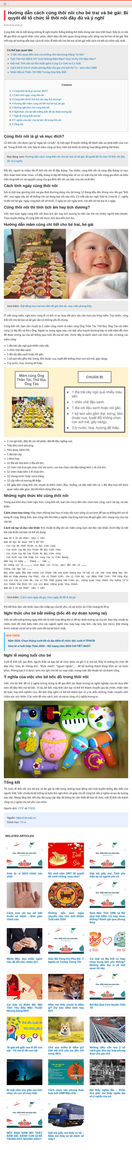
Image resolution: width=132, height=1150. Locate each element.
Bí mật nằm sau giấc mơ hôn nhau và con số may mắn (24, 1092)
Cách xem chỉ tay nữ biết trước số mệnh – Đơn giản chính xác (24, 916)
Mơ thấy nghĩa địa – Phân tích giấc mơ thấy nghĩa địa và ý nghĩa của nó (107, 1093)
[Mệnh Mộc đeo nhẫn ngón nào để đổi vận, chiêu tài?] (24, 941)
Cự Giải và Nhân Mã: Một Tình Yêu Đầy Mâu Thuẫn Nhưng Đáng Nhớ (24, 1007)
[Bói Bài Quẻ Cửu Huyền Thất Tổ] (107, 987)
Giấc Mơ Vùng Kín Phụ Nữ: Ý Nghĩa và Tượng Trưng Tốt (66, 960)
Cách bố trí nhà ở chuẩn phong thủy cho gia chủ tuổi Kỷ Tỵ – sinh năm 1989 (53, 67)
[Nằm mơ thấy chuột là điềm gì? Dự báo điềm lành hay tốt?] (66, 987)
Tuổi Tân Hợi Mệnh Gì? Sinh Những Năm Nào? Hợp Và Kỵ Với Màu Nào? (53, 59)
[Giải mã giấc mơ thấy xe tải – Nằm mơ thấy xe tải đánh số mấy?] (66, 1115)
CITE (21, 808)
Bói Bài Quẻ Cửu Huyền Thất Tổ (107, 1006)
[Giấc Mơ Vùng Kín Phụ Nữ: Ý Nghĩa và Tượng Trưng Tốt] (66, 941)
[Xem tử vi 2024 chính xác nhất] (24, 856)
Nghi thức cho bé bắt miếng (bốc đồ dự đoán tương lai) (42, 111)
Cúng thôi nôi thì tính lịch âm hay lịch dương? (36, 99)
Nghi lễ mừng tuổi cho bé (26, 116)
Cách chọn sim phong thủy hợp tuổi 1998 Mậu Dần (66, 1092)
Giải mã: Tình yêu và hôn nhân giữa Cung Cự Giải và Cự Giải (45, 63)
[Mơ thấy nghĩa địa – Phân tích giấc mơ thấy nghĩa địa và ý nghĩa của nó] (107, 1073)
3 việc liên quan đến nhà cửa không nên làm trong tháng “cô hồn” (47, 54)
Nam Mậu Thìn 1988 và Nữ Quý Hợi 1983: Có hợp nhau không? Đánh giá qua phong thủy (107, 918)
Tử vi (23, 822)
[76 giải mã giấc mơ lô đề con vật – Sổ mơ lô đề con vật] (24, 1030)
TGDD (31, 808)
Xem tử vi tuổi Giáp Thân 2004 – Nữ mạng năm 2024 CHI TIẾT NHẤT (49, 646)
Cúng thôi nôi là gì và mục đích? (30, 91)
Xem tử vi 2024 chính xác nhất (24, 875)
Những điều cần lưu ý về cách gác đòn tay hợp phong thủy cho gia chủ (107, 1050)
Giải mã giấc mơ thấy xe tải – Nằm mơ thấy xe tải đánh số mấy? (66, 1136)
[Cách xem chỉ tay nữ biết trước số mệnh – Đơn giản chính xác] (24, 896)
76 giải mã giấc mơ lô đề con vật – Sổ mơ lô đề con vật (24, 1049)
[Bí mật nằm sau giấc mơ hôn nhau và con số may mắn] (24, 1073)
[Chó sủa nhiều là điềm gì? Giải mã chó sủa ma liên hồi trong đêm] (66, 1030)
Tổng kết (17, 124)
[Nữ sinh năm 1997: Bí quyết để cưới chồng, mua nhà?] (66, 856)
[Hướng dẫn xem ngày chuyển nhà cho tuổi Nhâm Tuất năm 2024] (66, 896)
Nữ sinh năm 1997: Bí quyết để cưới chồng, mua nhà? (66, 875)
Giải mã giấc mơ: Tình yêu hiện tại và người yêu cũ (107, 875)
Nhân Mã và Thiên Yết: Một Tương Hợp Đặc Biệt (38, 72)
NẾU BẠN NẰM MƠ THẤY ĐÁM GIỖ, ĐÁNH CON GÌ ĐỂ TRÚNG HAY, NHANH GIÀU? (24, 1136)
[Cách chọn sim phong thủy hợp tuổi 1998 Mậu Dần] (66, 1073)
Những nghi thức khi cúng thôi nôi (30, 107)
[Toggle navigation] (4, 3)
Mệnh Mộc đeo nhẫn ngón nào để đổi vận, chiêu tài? (24, 960)
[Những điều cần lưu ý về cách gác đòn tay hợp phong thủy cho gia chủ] (107, 1030)
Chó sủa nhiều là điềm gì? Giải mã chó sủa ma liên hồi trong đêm (66, 1050)
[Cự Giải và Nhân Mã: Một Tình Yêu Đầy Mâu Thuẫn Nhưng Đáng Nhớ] (24, 987)
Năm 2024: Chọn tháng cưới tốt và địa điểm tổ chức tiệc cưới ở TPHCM (51, 640)
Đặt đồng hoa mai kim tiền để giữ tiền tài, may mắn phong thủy (56, 306)
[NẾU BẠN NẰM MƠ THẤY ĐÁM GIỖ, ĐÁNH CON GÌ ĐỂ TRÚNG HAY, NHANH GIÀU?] (24, 1115)
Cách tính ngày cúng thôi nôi (28, 95)
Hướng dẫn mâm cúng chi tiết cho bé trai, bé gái (38, 103)
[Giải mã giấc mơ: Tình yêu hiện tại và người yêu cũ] (107, 856)
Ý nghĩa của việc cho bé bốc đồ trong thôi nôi (36, 120)
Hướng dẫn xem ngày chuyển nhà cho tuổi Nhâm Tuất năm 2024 (66, 916)
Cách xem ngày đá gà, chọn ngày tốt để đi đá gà (48, 597)
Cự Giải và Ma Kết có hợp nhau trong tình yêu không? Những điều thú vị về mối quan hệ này (107, 964)
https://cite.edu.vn (26, 817)
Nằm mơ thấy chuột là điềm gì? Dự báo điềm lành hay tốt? (66, 1007)
